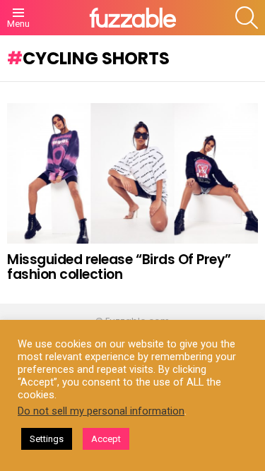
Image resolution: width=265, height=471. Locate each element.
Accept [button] (106, 439)
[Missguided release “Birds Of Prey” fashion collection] (132, 173)
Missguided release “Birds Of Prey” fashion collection (119, 267)
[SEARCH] (246, 17)
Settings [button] (47, 439)
